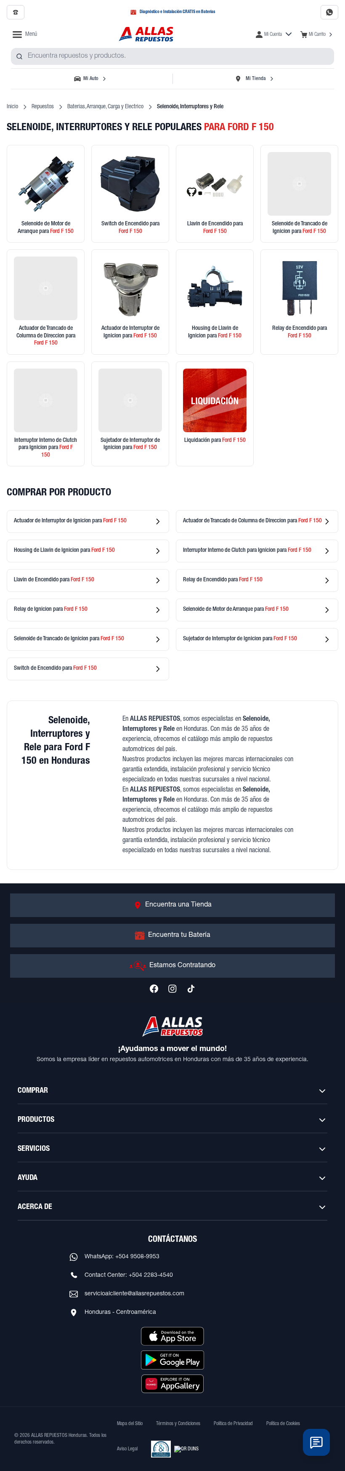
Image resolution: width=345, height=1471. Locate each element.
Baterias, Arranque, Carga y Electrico (105, 107)
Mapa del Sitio (130, 1423)
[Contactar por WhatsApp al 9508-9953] (329, 12)
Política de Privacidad (233, 1423)
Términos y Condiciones (178, 1423)
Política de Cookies (283, 1423)
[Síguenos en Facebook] (154, 988)
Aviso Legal (127, 1449)
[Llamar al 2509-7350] (15, 12)
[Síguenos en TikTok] (191, 988)
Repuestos (43, 107)
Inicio (12, 107)
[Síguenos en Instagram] (172, 988)
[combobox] (172, 56)
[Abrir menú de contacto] (316, 1442)
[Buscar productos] (19, 56)
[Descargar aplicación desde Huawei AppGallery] (172, 1384)
